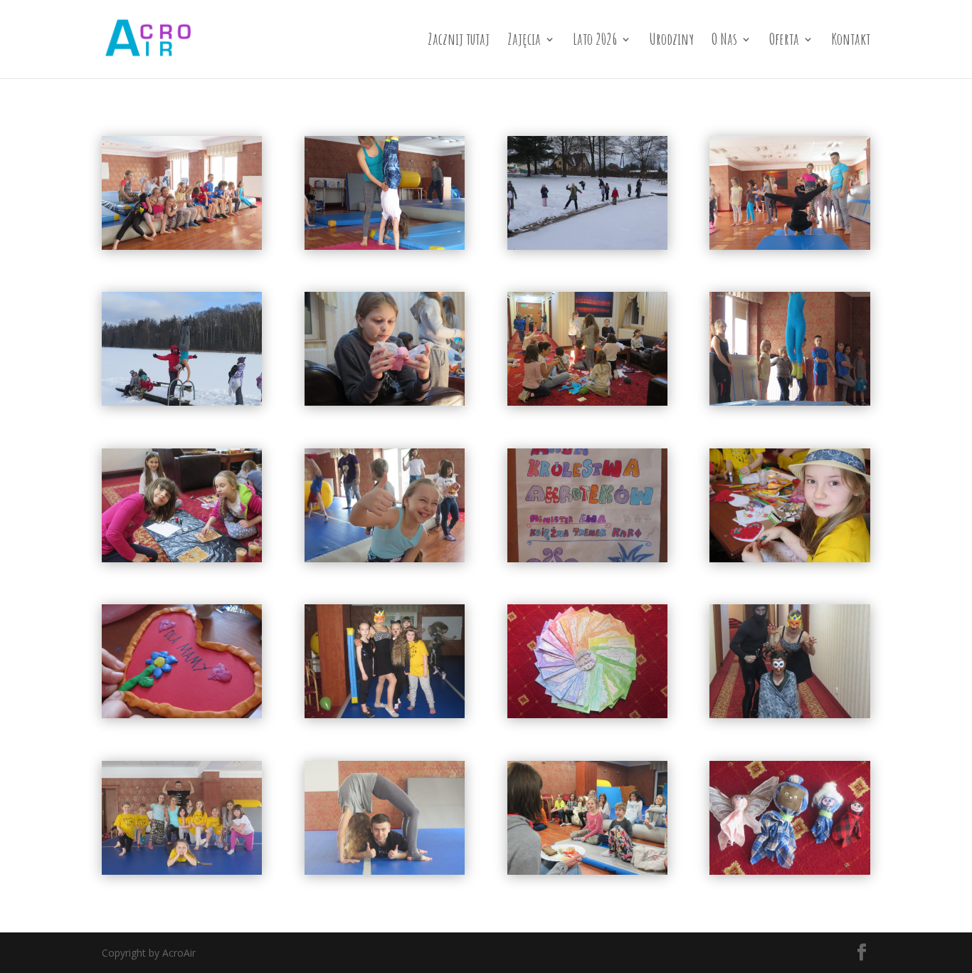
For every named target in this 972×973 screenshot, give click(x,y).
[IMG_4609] (587, 714)
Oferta (784, 41)
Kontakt (850, 41)
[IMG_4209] (182, 558)
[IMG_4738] (182, 870)
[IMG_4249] (385, 558)
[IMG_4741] (385, 870)
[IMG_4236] (587, 870)
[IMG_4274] (587, 558)
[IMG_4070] (385, 401)
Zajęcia (524, 41)
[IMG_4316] (182, 714)
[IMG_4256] (182, 245)
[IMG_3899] (182, 401)
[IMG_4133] (789, 401)
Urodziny (671, 41)
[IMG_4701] (385, 714)
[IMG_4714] (789, 870)
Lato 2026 (595, 41)
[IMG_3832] (385, 245)
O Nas (724, 41)
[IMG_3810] (789, 245)
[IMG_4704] (789, 714)
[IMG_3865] (587, 245)
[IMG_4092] (587, 401)
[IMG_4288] (789, 558)
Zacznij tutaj (459, 41)
